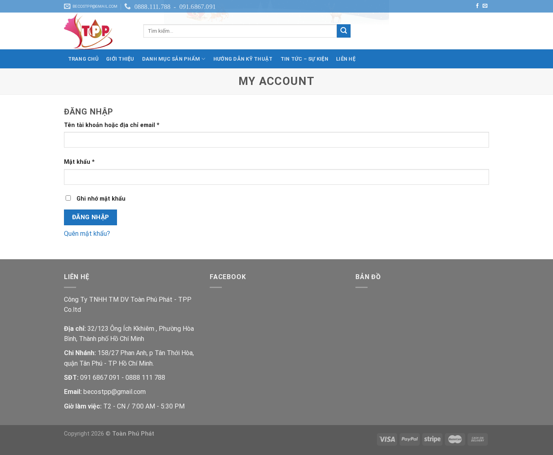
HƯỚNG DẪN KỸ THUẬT (243, 59)
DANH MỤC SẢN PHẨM (171, 59)
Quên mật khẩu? (87, 233)
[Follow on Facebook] (477, 6)
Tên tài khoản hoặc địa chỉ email (112, 125)
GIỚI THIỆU (120, 59)
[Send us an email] (485, 6)
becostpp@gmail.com (114, 392)
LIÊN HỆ (345, 59)
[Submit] (344, 31)
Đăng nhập (90, 217)
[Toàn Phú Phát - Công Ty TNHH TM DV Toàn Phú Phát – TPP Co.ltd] (97, 31)
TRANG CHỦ (83, 59)
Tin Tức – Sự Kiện (304, 59)
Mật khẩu (79, 162)
